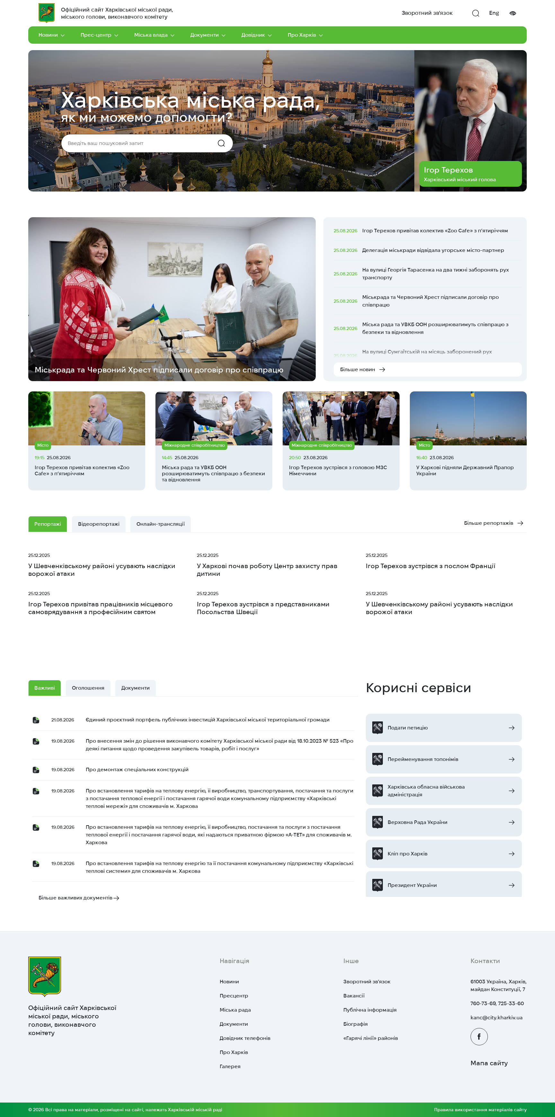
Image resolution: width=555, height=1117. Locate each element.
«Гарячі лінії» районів (370, 1038)
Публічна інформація (370, 1010)
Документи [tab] (135, 688)
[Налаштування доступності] (512, 13)
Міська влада (151, 35)
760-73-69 (483, 1003)
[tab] (160, 524)
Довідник (253, 35)
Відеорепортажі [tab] (98, 524)
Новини (48, 35)
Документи (204, 35)
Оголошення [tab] (88, 688)
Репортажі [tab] (47, 524)
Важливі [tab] (44, 688)
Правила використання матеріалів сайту (480, 1109)
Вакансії (354, 995)
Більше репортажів (488, 523)
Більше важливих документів (75, 897)
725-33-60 (511, 1003)
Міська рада (235, 1010)
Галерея (230, 1066)
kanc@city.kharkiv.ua (497, 1017)
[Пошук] (476, 13)
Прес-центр (96, 35)
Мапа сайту (489, 1063)
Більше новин (357, 369)
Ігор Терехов (448, 169)
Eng (494, 13)
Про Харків (302, 35)
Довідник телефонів (245, 1038)
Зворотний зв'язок (427, 13)
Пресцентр (234, 995)
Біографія (355, 1024)
